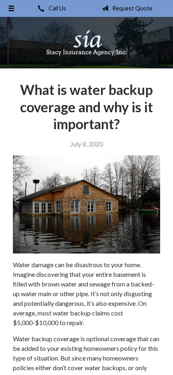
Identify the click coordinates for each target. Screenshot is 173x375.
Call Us (56, 8)
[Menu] (11, 8)
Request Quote (131, 8)
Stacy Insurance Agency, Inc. (86, 43)
